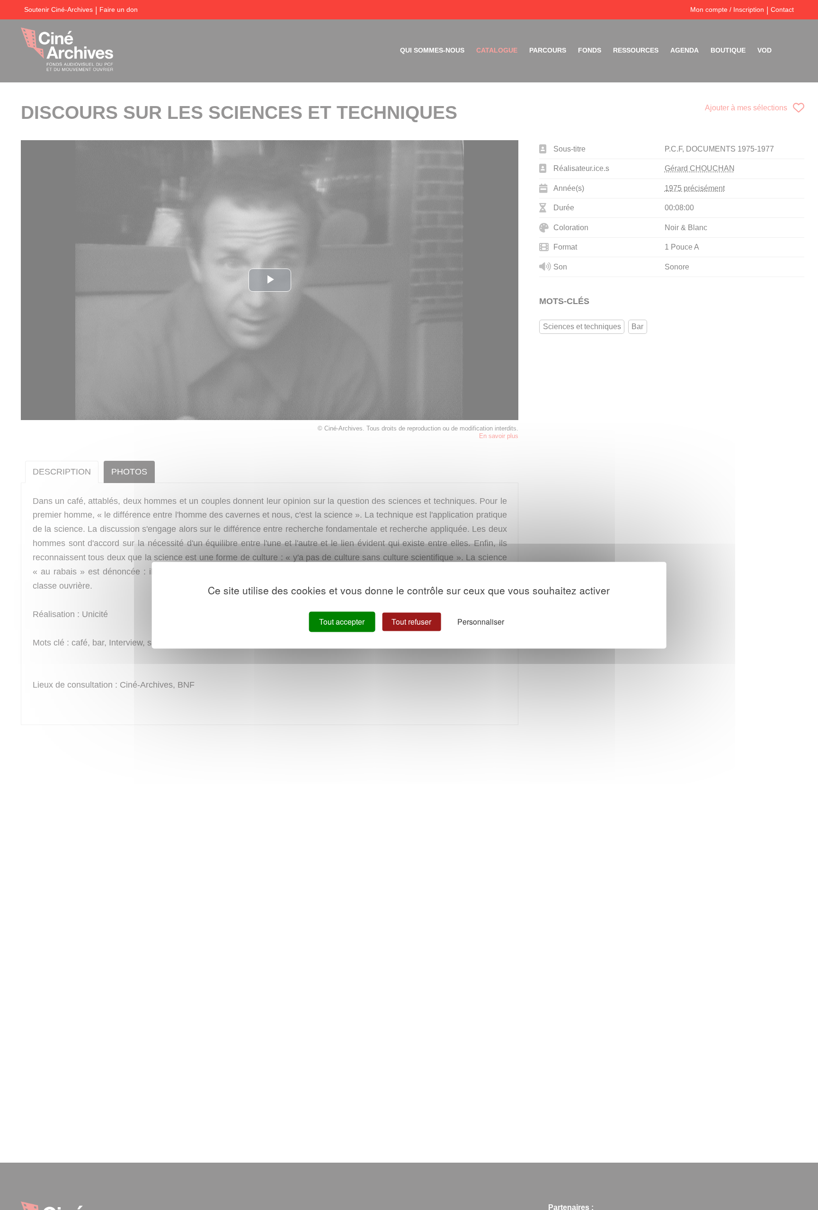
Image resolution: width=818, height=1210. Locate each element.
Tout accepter (342, 621)
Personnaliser (480, 621)
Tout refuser (411, 621)
